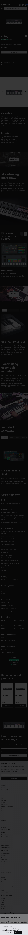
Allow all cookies (18, 932)
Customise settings (9, 932)
